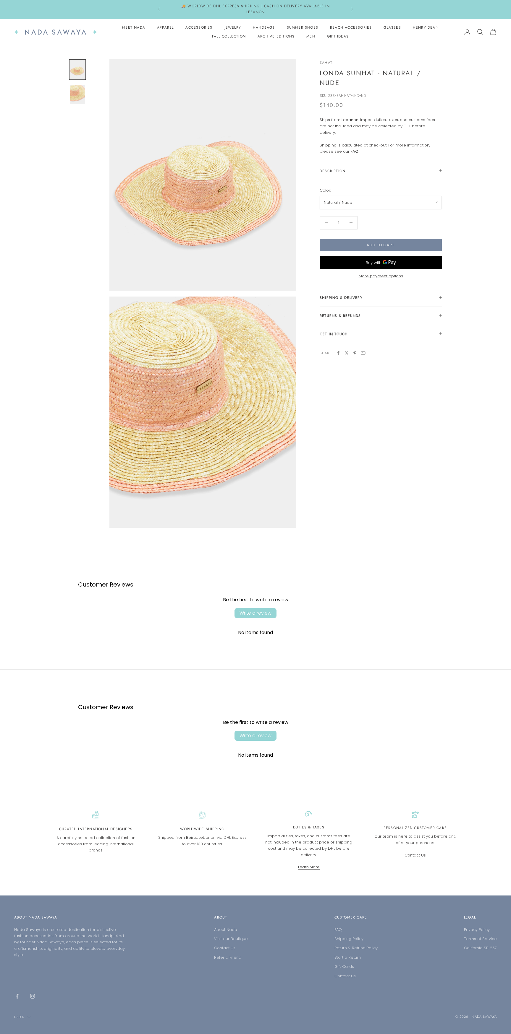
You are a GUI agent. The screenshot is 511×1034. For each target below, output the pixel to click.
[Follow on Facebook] (17, 996)
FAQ (338, 929)
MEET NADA (133, 27)
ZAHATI (327, 62)
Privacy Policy (477, 929)
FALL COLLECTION (229, 36)
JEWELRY (232, 27)
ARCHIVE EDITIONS (276, 36)
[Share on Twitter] (346, 353)
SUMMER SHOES (302, 27)
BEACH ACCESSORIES (351, 27)
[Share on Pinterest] (354, 353)
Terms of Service (480, 939)
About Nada (225, 929)
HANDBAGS (264, 27)
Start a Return (347, 957)
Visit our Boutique (231, 939)
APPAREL (165, 27)
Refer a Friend (227, 957)
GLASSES (392, 27)
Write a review (255, 613)
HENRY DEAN (426, 27)
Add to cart (381, 244)
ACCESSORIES (198, 27)
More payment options (381, 276)
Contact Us (415, 855)
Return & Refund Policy (356, 948)
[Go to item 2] (77, 94)
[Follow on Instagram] (32, 996)
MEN (310, 36)
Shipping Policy (348, 939)
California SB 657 (480, 948)
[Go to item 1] (77, 69)
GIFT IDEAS (338, 36)
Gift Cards (344, 966)
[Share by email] (363, 353)
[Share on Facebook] (338, 353)
